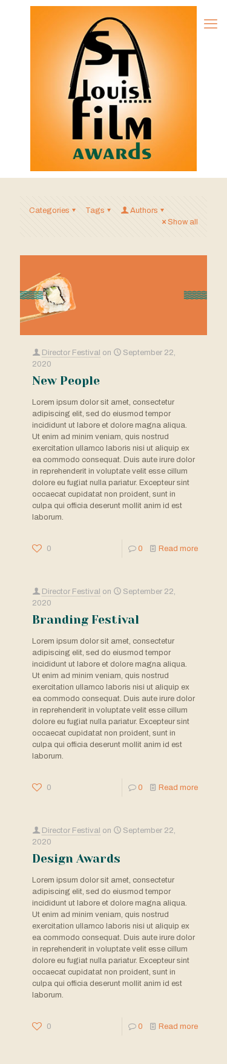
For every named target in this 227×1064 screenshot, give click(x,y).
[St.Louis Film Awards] (113, 88)
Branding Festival (85, 620)
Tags (95, 210)
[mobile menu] (210, 24)
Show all (183, 222)
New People (66, 381)
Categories (49, 210)
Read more (178, 548)
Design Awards (76, 859)
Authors (144, 210)
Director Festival (71, 352)
